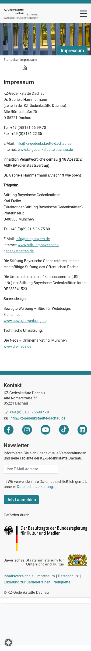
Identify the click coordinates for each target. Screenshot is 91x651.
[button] (8, 642)
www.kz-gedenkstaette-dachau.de (45, 149)
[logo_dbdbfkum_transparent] (45, 538)
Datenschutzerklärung (35, 487)
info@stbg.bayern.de (33, 239)
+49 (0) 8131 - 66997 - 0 (29, 412)
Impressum (45, 576)
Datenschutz (68, 576)
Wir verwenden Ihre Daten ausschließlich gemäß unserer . (45, 484)
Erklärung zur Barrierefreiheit (27, 582)
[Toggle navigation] (84, 13)
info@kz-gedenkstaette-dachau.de (43, 143)
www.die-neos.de (17, 346)
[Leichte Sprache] (25, 68)
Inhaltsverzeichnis (18, 576)
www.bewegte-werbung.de (25, 320)
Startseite (11, 59)
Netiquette (61, 582)
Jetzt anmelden (21, 499)
